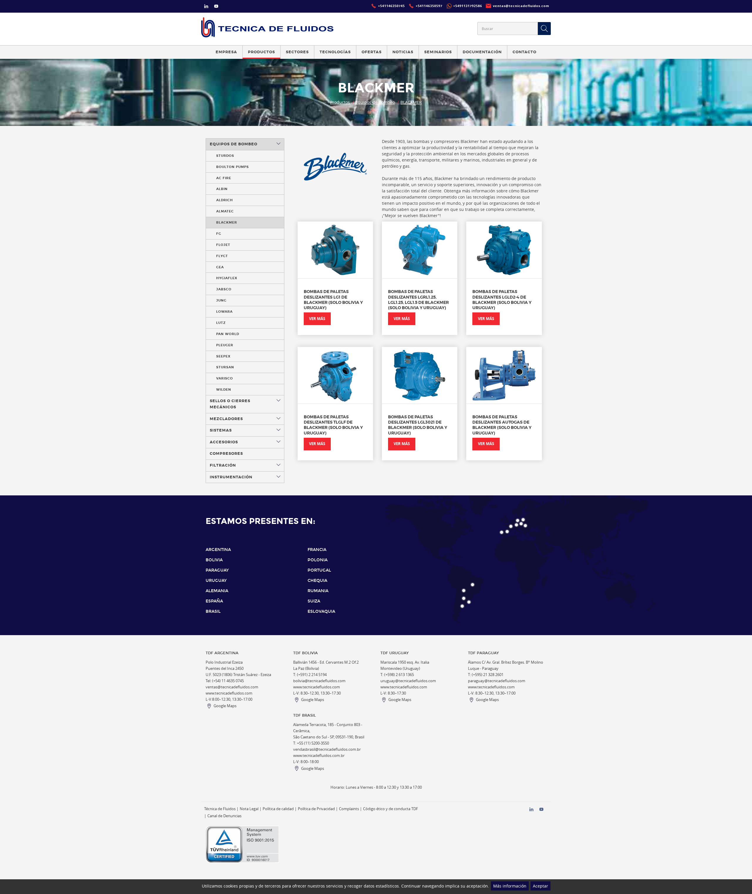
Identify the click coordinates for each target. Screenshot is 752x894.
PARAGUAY (217, 570)
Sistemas (221, 430)
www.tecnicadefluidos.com (229, 693)
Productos (340, 102)
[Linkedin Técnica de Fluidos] (206, 7)
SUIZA (314, 601)
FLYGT (222, 256)
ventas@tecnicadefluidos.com (232, 687)
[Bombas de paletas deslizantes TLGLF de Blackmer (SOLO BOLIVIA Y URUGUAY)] (335, 375)
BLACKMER (411, 102)
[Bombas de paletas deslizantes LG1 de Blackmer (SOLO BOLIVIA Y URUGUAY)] (335, 250)
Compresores (226, 453)
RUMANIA (318, 590)
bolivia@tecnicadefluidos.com (319, 680)
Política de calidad (278, 808)
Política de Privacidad (316, 808)
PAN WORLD (227, 334)
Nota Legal (249, 808)
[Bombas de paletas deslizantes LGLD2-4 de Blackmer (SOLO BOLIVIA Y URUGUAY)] (504, 250)
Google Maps (225, 705)
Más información (509, 886)
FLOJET (223, 245)
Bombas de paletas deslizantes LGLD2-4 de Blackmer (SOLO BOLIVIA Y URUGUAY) (501, 299)
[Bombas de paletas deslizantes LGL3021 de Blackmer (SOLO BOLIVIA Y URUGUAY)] (419, 375)
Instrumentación (231, 477)
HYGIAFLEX (226, 278)
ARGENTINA (218, 549)
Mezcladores (226, 419)
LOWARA (224, 311)
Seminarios (438, 52)
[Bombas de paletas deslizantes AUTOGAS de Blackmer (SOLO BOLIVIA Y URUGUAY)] (504, 375)
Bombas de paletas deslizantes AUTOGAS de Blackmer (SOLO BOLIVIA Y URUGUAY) (501, 425)
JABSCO (223, 289)
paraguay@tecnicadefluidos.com (496, 680)
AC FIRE (223, 178)
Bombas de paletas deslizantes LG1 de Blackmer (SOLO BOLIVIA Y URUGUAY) (333, 299)
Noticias (402, 52)
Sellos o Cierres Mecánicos (230, 404)
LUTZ (221, 323)
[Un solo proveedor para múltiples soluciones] (267, 27)
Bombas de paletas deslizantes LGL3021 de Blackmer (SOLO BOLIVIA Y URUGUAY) (417, 425)
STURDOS (225, 156)
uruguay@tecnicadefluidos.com (408, 680)
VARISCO (224, 378)
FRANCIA (317, 549)
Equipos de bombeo (375, 102)
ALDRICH (224, 200)
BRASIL (213, 611)
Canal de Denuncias (224, 815)
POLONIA (318, 559)
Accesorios (224, 442)
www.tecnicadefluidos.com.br (319, 755)
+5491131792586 (467, 6)
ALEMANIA (217, 590)
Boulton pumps (232, 167)
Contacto (524, 52)
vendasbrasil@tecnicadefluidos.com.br (327, 749)
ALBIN (222, 189)
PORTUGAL (319, 570)
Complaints (349, 808)
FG (218, 234)
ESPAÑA (214, 601)
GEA (220, 267)
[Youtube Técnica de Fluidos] (216, 7)
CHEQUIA (317, 580)
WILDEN (223, 389)
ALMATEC (225, 211)
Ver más (317, 318)
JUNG (221, 300)
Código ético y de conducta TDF (390, 808)
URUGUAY (216, 580)
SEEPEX (223, 356)
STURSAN (225, 367)
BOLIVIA (214, 559)
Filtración (223, 465)
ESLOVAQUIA (321, 611)
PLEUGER (224, 345)
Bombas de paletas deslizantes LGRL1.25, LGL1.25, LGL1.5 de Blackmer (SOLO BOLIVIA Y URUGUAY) (418, 299)
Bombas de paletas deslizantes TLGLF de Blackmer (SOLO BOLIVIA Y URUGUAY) (333, 425)
